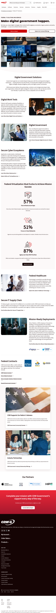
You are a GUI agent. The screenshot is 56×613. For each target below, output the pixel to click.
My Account (5, 534)
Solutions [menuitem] (16, 7)
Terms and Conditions (9, 603)
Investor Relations (5, 558)
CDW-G (5, 591)
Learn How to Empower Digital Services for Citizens (40, 140)
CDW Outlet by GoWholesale (7, 584)
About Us (3, 552)
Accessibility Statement (6, 554)
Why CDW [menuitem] (44, 7)
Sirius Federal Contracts (6, 375)
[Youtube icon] (9, 531)
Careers (2, 556)
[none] (4, 7)
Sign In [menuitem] (46, 2)
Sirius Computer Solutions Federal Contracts (11, 378)
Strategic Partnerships (5, 565)
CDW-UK (12, 591)
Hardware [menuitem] (4, 7)
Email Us (16, 590)
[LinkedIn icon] (4, 531)
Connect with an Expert (28, 507)
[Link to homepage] (3, 2)
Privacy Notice (2, 603)
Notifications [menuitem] (38, 2)
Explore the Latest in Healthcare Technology (39, 290)
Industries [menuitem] (27, 7)
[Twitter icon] (6, 531)
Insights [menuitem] (39, 7)
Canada (8, 591)
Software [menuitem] (10, 7)
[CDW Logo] (3, 2)
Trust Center (3, 567)
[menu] (37, 2)
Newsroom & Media (5, 563)
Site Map (2, 600)
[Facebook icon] (2, 531)
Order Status (5, 538)
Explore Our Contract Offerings (42, 31)
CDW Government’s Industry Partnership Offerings (19, 466)
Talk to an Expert (14, 31)
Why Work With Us (5, 550)
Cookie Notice (8, 600)
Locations (3, 562)
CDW (2, 591)
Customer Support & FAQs (6, 574)
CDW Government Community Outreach (16, 425)
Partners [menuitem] (33, 7)
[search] (18, 2)
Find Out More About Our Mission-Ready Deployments (41, 344)
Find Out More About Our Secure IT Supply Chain (12, 310)
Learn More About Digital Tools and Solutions (11, 116)
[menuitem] (34, 2)
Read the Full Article (28, 264)
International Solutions (6, 560)
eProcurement (4, 576)
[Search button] (30, 3)
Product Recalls (4, 580)
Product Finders (4, 582)
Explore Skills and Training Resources (9, 176)
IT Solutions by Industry (6, 11)
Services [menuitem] (21, 7)
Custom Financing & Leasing (7, 578)
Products (4, 542)
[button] (52, 2)
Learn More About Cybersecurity (8, 173)
